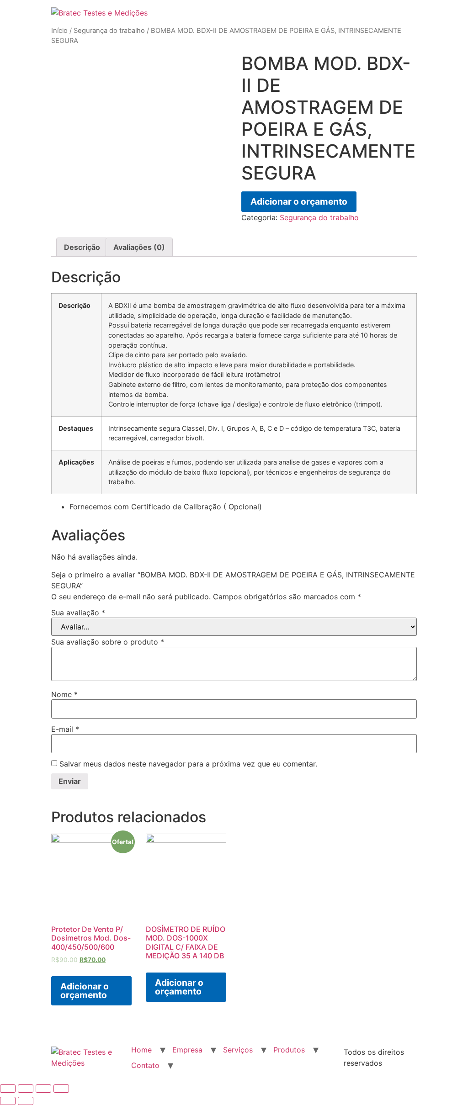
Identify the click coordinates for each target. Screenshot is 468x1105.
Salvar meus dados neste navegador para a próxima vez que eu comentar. (188, 763)
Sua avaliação (78, 612)
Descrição (82, 247)
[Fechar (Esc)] (8, 1088)
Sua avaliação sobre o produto (107, 641)
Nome (64, 694)
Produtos (289, 1049)
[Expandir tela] (43, 1088)
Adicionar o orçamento (298, 201)
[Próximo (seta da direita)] (25, 1101)
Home (141, 1049)
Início (59, 30)
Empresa (187, 1049)
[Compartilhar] (25, 1088)
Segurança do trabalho (109, 30)
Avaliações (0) (139, 247)
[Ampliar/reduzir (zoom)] (61, 1088)
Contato (145, 1065)
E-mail (65, 729)
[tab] (82, 247)
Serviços (238, 1049)
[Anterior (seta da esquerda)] (8, 1101)
